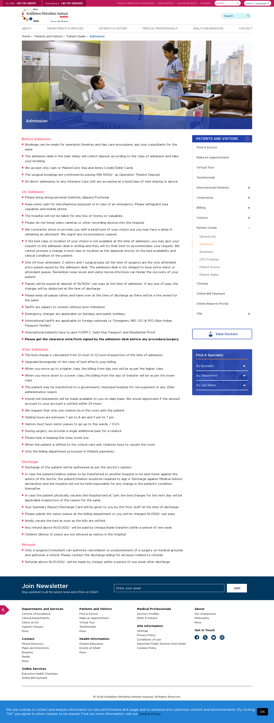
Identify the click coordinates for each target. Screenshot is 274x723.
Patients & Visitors (113, 28)
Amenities (206, 251)
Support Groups (32, 626)
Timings (202, 283)
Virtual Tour (205, 167)
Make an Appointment (213, 157)
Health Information (208, 28)
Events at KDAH (89, 647)
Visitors (223, 217)
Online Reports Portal (212, 303)
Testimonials (206, 177)
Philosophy (202, 618)
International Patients (223, 187)
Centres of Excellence (36, 613)
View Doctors (226, 334)
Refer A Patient (147, 618)
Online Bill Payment (211, 293)
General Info (207, 236)
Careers (205, 3)
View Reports (166, 3)
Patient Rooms (209, 267)
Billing (223, 207)
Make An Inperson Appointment (136, 3)
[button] (228, 3)
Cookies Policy (146, 647)
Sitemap (142, 630)
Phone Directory (33, 643)
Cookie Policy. (150, 714)
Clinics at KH (30, 622)
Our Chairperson (205, 613)
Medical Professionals (160, 28)
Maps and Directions (35, 647)
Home (26, 36)
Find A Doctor (207, 147)
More (25, 631)
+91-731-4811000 (72, 3)
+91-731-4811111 (26, 3)
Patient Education (91, 643)
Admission (206, 244)
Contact (245, 28)
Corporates (223, 197)
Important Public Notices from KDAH (161, 643)
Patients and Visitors (48, 36)
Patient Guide (76, 36)
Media (26, 656)
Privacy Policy (146, 635)
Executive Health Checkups (40, 673)
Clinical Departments (36, 618)
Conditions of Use (149, 639)
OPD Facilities (209, 259)
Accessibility (4, 610)
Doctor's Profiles (148, 613)
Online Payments (187, 3)
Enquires (27, 652)
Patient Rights (209, 274)
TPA (223, 313)
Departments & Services (65, 28)
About (27, 28)
